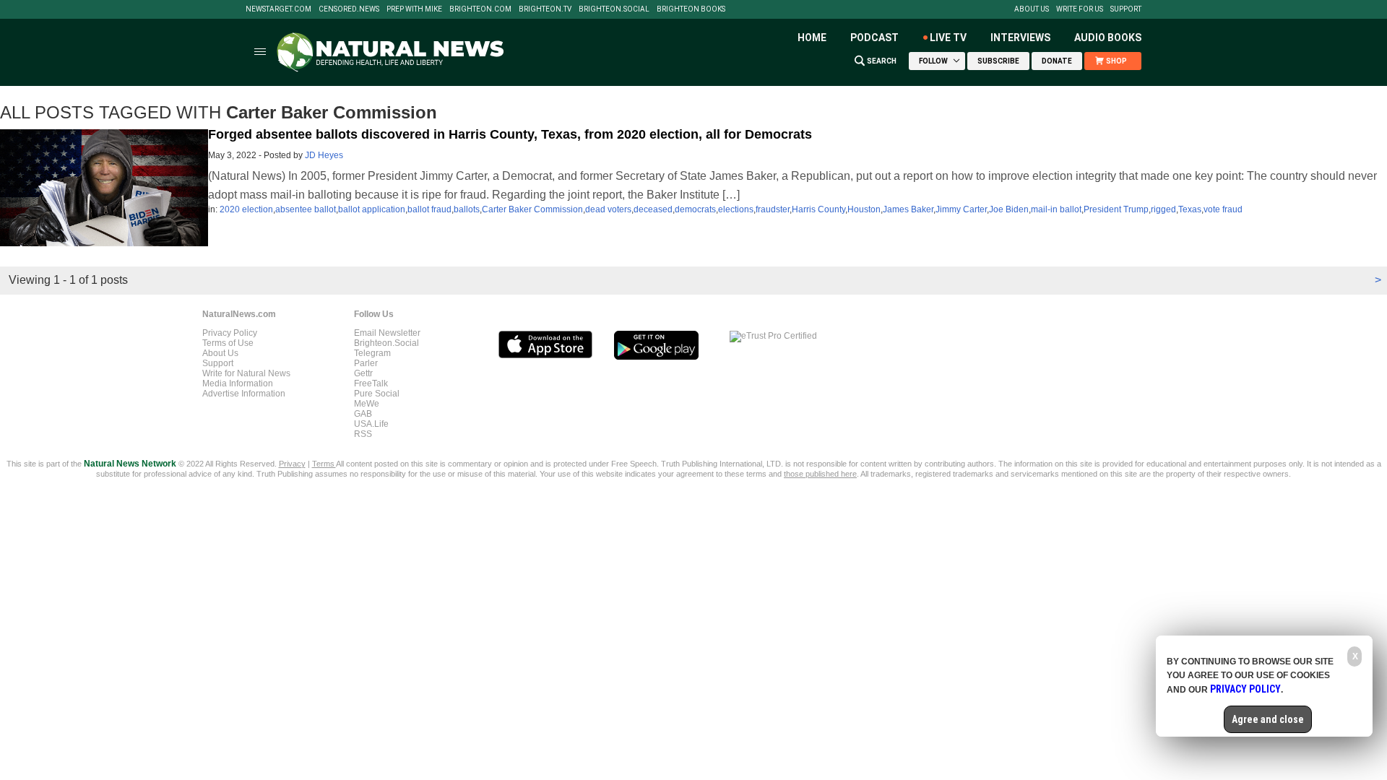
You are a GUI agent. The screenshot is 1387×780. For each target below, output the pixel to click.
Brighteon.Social (614, 9)
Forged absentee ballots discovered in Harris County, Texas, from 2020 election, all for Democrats (510, 134)
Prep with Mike (414, 9)
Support (1125, 9)
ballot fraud (429, 209)
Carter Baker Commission (532, 209)
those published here (820, 473)
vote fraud (1223, 209)
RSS (363, 434)
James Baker (908, 209)
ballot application (371, 209)
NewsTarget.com (278, 9)
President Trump (1116, 209)
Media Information (237, 383)
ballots (467, 209)
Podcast (874, 37)
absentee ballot (305, 209)
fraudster (773, 209)
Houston (864, 209)
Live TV (948, 37)
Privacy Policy (229, 333)
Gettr (363, 373)
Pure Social (376, 394)
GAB (363, 414)
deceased (653, 209)
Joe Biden (1009, 209)
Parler (366, 363)
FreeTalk (371, 383)
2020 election (246, 209)
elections (735, 209)
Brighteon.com (480, 9)
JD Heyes (324, 155)
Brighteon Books (691, 9)
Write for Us (1079, 9)
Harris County (818, 209)
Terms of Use (228, 343)
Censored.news (349, 9)
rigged (1163, 209)
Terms (324, 463)
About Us (1031, 9)
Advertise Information (243, 394)
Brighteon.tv (545, 9)
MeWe (366, 404)
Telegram (372, 353)
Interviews (1020, 37)
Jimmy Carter (961, 209)
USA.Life (371, 424)
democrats (695, 209)
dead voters (608, 209)
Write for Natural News (246, 373)
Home (812, 37)
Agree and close (1268, 719)
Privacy (292, 463)
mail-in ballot (1056, 209)
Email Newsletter (387, 333)
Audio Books (1107, 37)
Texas (1189, 209)
